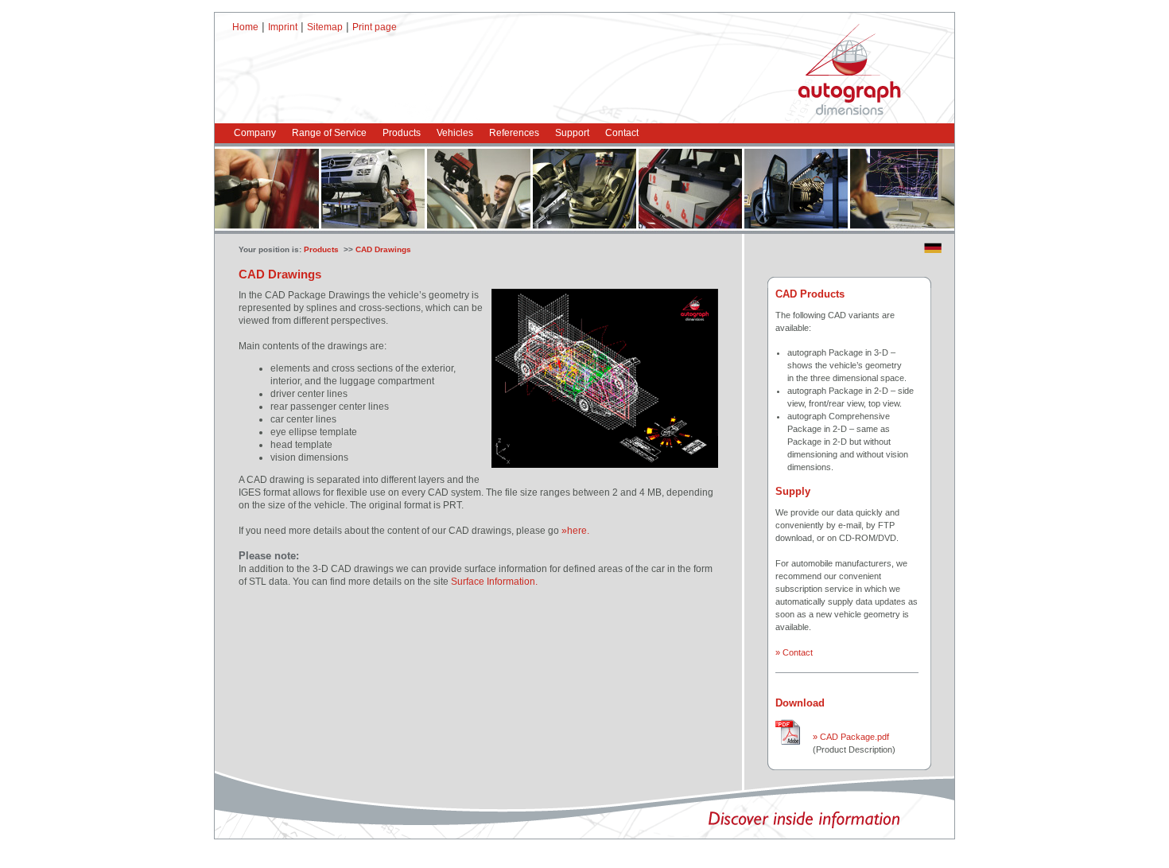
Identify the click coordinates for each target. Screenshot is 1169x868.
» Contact (794, 652)
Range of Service (329, 132)
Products (402, 132)
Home (245, 27)
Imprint (282, 27)
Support (572, 132)
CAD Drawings (383, 249)
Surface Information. (494, 581)
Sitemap (325, 27)
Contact (622, 132)
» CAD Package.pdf (851, 736)
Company (255, 132)
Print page (374, 27)
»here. (575, 530)
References (514, 132)
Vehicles (455, 132)
